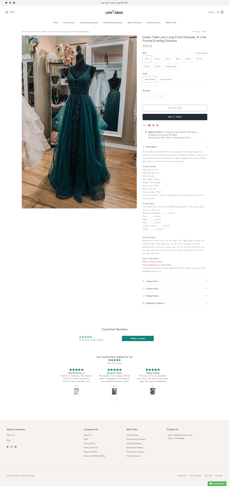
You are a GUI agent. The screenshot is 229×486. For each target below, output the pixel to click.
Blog (8, 440)
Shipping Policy (90, 451)
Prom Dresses (68, 22)
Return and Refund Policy (94, 455)
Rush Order (166, 264)
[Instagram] (10, 3)
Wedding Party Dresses (112, 22)
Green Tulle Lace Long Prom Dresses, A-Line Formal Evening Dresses (65, 31)
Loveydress (16, 475)
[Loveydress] (114, 12)
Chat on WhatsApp (176, 438)
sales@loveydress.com (183, 435)
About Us (10, 435)
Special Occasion (135, 22)
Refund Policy (156, 261)
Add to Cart (175, 107)
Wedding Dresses (134, 443)
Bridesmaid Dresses (135, 447)
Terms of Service (91, 447)
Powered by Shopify (28, 475)
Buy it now (175, 116)
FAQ (144, 261)
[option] (79, 121)
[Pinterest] (14, 3)
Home (55, 22)
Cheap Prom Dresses (135, 451)
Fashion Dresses (153, 22)
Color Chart (208, 475)
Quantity (146, 90)
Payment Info (182, 475)
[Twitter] (6, 3)
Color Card (187, 240)
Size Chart (218, 475)
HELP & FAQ (171, 22)
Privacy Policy (89, 443)
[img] (114, 360)
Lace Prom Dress (34, 31)
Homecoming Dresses (89, 22)
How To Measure (150, 264)
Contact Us (218, 484)
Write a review (138, 338)
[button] (112, 398)
